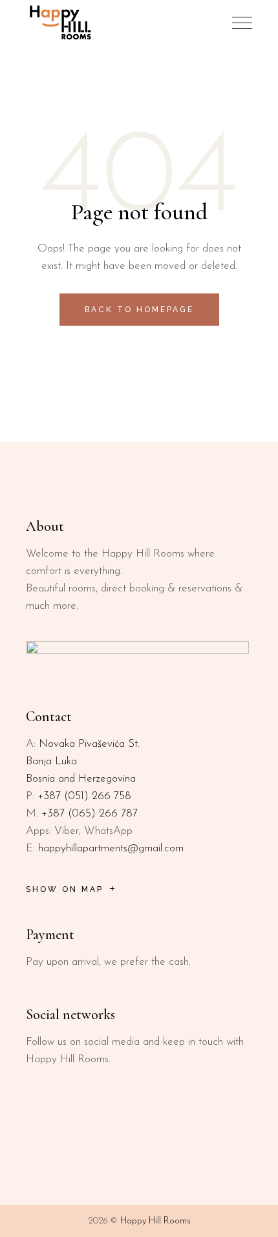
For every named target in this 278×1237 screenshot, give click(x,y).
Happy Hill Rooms (155, 1221)
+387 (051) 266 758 (84, 796)
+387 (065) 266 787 (89, 813)
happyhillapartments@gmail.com (111, 848)
